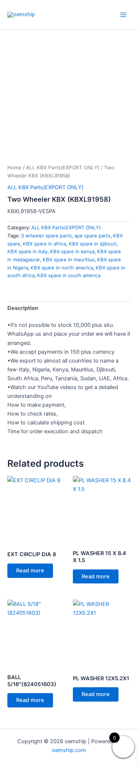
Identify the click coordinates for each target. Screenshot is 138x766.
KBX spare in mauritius (69, 259)
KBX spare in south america (68, 275)
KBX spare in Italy (27, 251)
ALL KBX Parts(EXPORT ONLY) (62, 167)
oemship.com (69, 750)
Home (14, 167)
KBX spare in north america (62, 268)
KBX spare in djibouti (93, 244)
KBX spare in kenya (72, 251)
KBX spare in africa (44, 244)
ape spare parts (92, 236)
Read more (30, 570)
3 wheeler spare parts (46, 236)
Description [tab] (22, 308)
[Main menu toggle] (123, 14)
